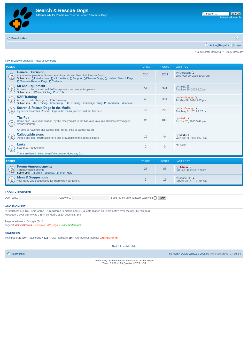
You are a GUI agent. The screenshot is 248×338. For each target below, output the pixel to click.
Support (77, 78)
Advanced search (230, 17)
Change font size (237, 37)
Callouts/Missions (30, 134)
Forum (10, 161)
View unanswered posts (19, 60)
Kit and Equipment (31, 86)
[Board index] (21, 18)
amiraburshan (109, 237)
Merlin (183, 135)
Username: (11, 197)
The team (172, 253)
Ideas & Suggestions (32, 177)
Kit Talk (60, 92)
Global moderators (70, 225)
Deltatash (185, 72)
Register (224, 45)
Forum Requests (44, 172)
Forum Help (65, 172)
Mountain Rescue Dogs (33, 81)
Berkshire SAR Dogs (45, 225)
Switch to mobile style (124, 246)
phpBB (112, 260)
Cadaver (57, 81)
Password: (64, 197)
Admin (183, 167)
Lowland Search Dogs (120, 78)
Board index (19, 38)
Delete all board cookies (195, 253)
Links (21, 144)
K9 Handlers (61, 78)
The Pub (23, 118)
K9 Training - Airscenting (48, 103)
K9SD (182, 86)
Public (10, 66)
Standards (113, 103)
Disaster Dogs (94, 78)
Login (237, 45)
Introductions (41, 78)
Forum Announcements (34, 166)
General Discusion (31, 72)
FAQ (211, 45)
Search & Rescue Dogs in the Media (43, 108)
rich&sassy (186, 97)
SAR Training (27, 97)
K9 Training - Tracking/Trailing (84, 103)
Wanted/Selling (42, 92)
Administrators (23, 225)
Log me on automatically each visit (133, 197)
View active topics (45, 60)
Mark (182, 118)
